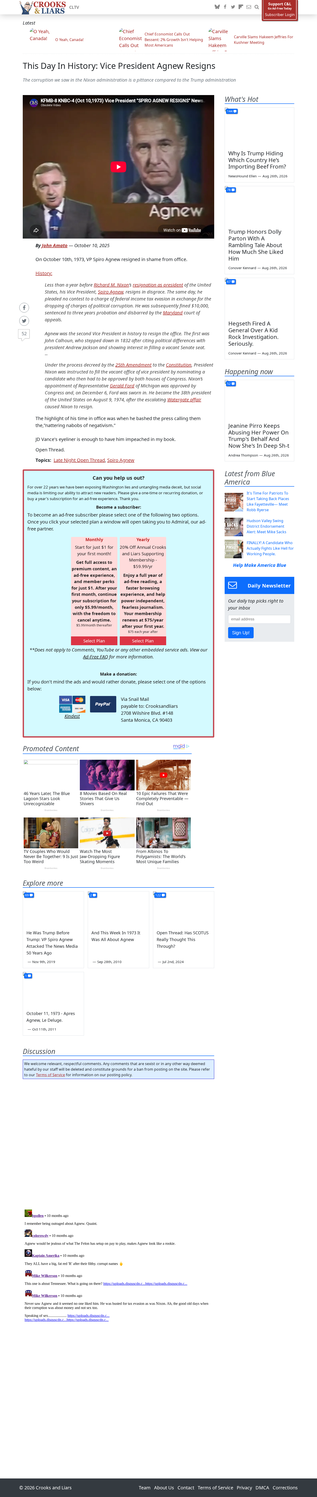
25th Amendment (133, 365)
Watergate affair (184, 399)
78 (229, 190)
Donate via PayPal (103, 704)
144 (230, 111)
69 (27, 895)
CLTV (74, 7)
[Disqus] (118, 1266)
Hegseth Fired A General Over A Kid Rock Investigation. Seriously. (253, 333)
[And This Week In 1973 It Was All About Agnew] (118, 908)
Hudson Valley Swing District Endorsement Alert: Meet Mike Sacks (266, 526)
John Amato (55, 245)
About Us (164, 1487)
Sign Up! (241, 632)
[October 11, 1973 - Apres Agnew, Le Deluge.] (53, 989)
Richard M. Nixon (111, 285)
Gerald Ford (122, 386)
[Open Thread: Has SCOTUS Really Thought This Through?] (183, 908)
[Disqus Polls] (119, 1143)
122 (158, 895)
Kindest (72, 716)
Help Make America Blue (259, 565)
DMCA (262, 1487)
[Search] (256, 7)
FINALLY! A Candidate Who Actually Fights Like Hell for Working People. (270, 548)
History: (44, 273)
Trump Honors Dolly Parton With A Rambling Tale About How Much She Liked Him (255, 245)
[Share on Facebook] (24, 308)
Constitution (178, 365)
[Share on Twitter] (24, 321)
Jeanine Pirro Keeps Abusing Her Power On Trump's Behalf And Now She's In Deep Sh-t (258, 435)
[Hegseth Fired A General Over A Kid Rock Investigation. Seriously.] (259, 297)
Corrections (285, 1487)
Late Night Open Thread (79, 460)
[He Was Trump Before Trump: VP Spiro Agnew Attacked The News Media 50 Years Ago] (53, 908)
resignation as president (158, 285)
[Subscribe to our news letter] (249, 7)
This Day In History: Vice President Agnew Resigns (119, 65)
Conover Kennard (242, 267)
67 (229, 281)
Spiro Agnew (110, 292)
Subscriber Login (280, 15)
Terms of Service (50, 1074)
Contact (186, 1487)
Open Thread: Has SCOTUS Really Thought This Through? (183, 939)
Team (145, 1487)
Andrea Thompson (243, 455)
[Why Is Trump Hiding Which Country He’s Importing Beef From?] (259, 127)
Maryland (173, 313)
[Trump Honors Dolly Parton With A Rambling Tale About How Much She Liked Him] (259, 205)
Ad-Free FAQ (95, 657)
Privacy (244, 1487)
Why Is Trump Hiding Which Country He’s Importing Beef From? (257, 159)
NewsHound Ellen (242, 176)
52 (24, 333)
